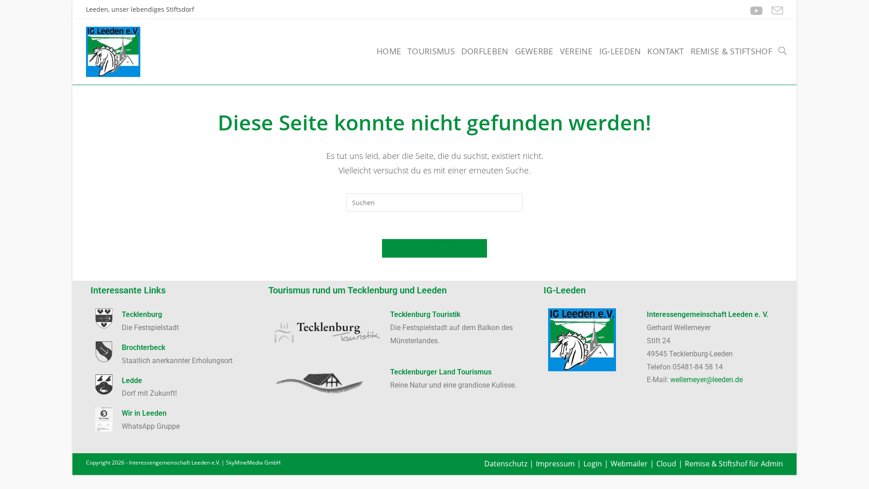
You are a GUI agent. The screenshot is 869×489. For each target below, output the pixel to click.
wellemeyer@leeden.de (706, 379)
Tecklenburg (142, 314)
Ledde (132, 380)
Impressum (555, 464)
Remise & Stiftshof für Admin (734, 464)
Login (592, 464)
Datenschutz (505, 464)
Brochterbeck (143, 347)
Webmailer (629, 464)
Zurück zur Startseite (434, 248)
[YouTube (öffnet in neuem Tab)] (756, 10)
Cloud (666, 464)
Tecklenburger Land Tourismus (441, 372)
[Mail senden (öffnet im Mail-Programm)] (775, 10)
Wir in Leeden (144, 413)
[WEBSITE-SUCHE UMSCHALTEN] (782, 51)
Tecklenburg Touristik (425, 314)
